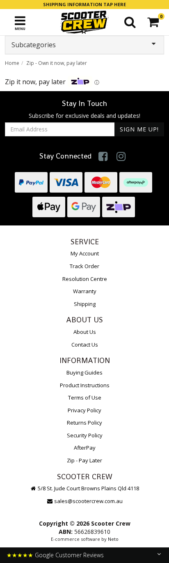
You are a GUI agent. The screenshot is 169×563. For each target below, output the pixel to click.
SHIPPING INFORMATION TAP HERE (84, 4)
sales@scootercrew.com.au (88, 501)
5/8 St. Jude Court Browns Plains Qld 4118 (88, 488)
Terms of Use (84, 397)
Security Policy (85, 435)
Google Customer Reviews (69, 555)
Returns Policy (84, 422)
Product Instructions (85, 385)
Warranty (84, 291)
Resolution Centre (84, 279)
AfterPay (85, 447)
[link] (103, 156)
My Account (85, 253)
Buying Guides (84, 372)
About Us (84, 332)
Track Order (84, 266)
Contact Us (84, 344)
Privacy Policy (84, 410)
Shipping (85, 304)
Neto (113, 539)
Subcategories (33, 44)
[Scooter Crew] (84, 22)
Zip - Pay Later (84, 460)
